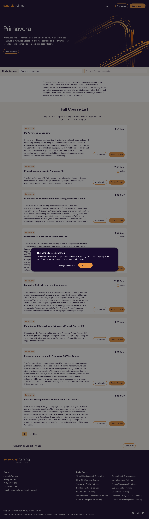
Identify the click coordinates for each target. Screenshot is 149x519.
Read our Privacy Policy (82, 259)
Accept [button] (85, 265)
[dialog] (74, 260)
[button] (67, 265)
